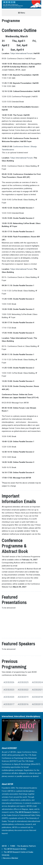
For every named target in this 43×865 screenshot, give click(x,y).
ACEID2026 (9, 682)
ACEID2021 (37, 689)
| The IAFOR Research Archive (14, 849)
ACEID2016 (23, 704)
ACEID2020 (9, 697)
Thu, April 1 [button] (18, 40)
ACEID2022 (23, 689)
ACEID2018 (37, 697)
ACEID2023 (9, 689)
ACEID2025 (23, 682)
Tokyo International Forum (21, 53)
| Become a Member (10, 858)
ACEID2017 (9, 704)
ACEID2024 (37, 682)
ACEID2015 (37, 704)
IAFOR (4, 846)
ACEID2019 (23, 697)
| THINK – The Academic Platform (22, 846)
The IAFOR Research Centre (26, 812)
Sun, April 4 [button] (17, 49)
